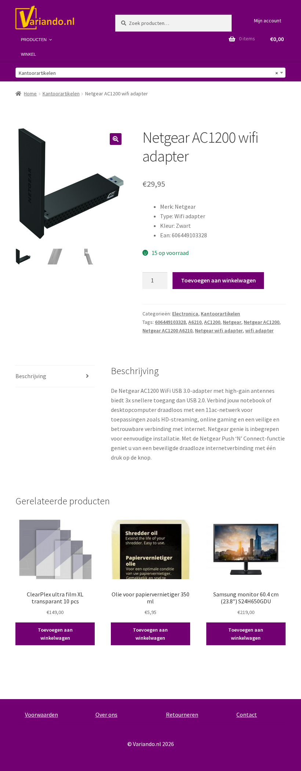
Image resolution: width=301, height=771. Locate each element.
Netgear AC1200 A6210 (167, 330)
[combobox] (150, 72)
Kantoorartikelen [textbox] (148, 73)
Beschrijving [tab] (30, 376)
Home (30, 93)
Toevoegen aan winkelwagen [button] (55, 634)
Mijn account (267, 20)
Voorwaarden (41, 714)
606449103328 (170, 322)
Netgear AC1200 (261, 322)
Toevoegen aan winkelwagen (218, 280)
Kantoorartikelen (61, 93)
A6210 (195, 322)
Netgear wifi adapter (219, 330)
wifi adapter (259, 330)
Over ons (106, 714)
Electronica (185, 313)
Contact (246, 714)
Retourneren (182, 714)
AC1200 (212, 322)
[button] (116, 139)
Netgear (232, 322)
